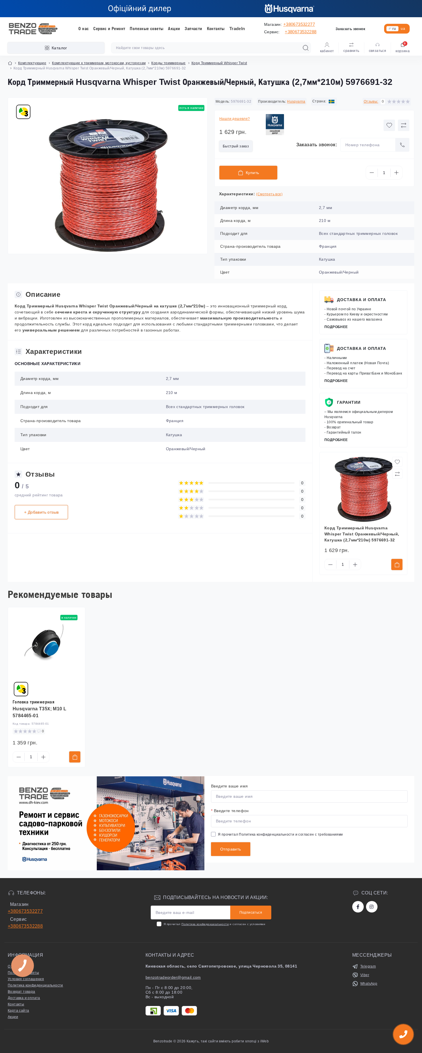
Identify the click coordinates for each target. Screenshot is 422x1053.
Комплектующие (32, 63)
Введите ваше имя (229, 786)
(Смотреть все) (269, 194)
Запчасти (193, 28)
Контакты (216, 28)
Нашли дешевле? (234, 119)
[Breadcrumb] (10, 63)
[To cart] (396, 564)
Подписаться (250, 912)
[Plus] (396, 173)
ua (403, 29)
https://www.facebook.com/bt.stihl (358, 906)
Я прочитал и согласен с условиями (214, 924)
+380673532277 (299, 24)
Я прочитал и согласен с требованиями (280, 834)
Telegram (368, 966)
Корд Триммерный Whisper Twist (219, 63)
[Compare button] (403, 125)
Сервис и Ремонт (109, 28)
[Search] (306, 47)
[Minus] (372, 173)
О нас (83, 28)
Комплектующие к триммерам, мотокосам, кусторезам (99, 63)
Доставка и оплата (361, 299)
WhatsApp (368, 984)
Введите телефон (230, 810)
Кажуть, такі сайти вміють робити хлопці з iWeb (227, 1041)
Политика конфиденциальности (266, 834)
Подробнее (336, 327)
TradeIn (237, 28)
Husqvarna (296, 102)
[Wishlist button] (389, 125)
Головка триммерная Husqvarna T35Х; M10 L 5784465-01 (39, 708)
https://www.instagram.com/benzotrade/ (372, 906)
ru (394, 29)
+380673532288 (300, 31)
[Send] (402, 145)
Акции (174, 28)
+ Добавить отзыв (41, 512)
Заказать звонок (350, 29)
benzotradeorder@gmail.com (173, 977)
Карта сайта (18, 1011)
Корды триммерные (168, 63)
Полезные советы (146, 28)
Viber (364, 975)
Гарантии (349, 402)
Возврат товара (21, 992)
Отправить (230, 849)
